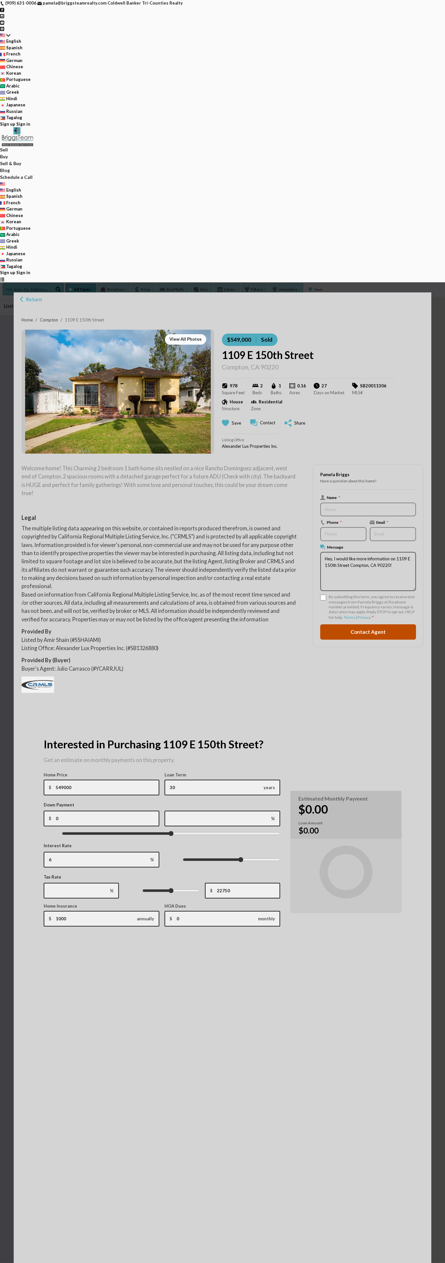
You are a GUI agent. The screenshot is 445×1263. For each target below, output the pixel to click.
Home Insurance (60, 906)
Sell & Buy (10, 163)
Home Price (55, 774)
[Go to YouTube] (2, 22)
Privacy (364, 617)
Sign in (23, 124)
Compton (49, 319)
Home (27, 319)
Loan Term (175, 774)
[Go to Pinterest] (2, 28)
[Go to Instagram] (2, 15)
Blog (5, 170)
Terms (349, 617)
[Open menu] (2, 279)
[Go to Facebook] (2, 9)
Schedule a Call (16, 177)
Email (382, 522)
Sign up (7, 124)
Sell (4, 149)
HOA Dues (175, 906)
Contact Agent (368, 632)
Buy (4, 156)
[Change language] (5, 35)
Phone (334, 522)
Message (335, 547)
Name (333, 497)
